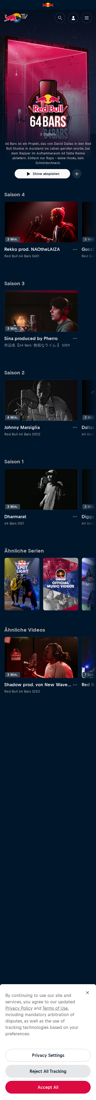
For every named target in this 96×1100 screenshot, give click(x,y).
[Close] (87, 992)
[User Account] (73, 18)
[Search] (60, 18)
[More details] (75, 249)
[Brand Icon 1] (48, 5)
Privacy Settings (48, 1055)
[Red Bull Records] (60, 584)
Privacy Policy (19, 1008)
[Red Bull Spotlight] (22, 584)
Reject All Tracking (48, 1071)
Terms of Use (55, 1008)
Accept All (48, 1087)
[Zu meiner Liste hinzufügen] (76, 173)
